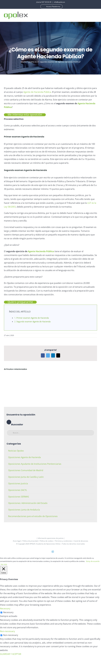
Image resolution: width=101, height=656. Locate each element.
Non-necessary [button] (7, 631)
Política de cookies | (47, 541)
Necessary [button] (5, 608)
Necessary (8, 612)
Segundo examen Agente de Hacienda (33, 321)
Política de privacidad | (31, 541)
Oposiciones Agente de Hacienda (24, 457)
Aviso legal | (17, 541)
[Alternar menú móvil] (96, 15)
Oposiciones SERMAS (18, 496)
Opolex (23, 62)
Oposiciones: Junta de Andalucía (24, 509)
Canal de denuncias (81, 541)
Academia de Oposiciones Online (48, 544)
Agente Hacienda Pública (41, 251)
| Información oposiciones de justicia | (50, 538)
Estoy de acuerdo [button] (93, 561)
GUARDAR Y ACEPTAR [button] (10, 654)
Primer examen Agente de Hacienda (32, 317)
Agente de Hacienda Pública (37, 92)
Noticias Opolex (16, 450)
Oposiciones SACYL (17, 490)
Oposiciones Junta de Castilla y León (26, 476)
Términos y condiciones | (64, 541)
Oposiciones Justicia (18, 483)
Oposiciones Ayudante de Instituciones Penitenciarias (34, 463)
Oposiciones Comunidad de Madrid (25, 470)
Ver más (4, 564)
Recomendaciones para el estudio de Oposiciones (33, 516)
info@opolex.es (59, 2)
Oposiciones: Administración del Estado (27, 503)
